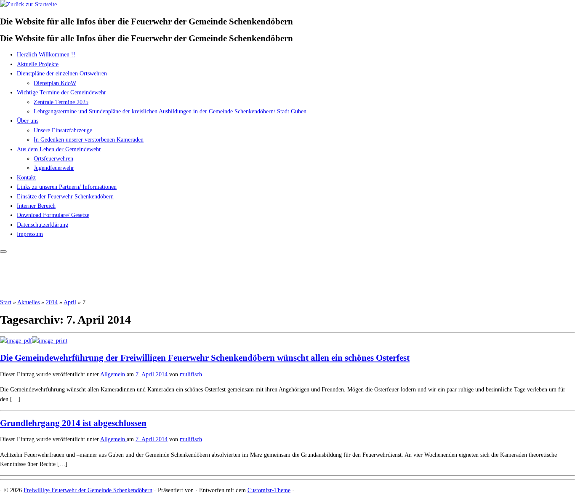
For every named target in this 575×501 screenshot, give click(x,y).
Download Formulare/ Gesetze (53, 215)
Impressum (30, 234)
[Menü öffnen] (3, 251)
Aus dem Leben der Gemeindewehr (59, 149)
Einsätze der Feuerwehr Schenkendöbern (65, 196)
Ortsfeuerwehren (53, 158)
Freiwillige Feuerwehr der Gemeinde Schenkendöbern (88, 490)
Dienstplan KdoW (55, 83)
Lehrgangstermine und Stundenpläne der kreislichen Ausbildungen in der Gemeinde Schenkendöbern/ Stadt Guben (170, 111)
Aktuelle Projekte (38, 64)
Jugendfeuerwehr (54, 168)
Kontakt (26, 177)
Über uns (27, 121)
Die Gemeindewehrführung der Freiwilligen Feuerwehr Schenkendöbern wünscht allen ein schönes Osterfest (205, 358)
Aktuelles (28, 302)
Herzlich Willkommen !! (46, 54)
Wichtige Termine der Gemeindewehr (61, 92)
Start (5, 302)
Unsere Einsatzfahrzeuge (63, 130)
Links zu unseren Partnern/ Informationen (67, 187)
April (70, 302)
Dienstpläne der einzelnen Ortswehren (62, 73)
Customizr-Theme (269, 490)
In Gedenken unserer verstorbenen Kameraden (89, 140)
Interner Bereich (36, 206)
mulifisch (191, 374)
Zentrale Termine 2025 (61, 102)
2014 (52, 302)
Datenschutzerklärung (42, 225)
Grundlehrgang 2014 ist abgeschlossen (73, 423)
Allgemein (113, 374)
